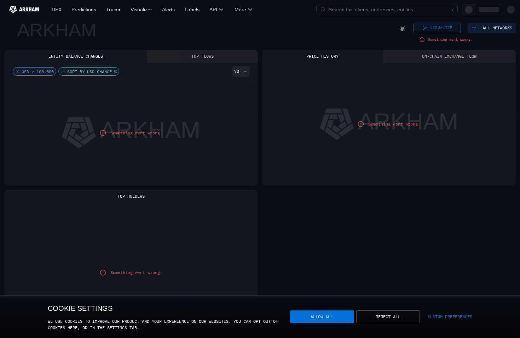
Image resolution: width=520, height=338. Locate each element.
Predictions (83, 9)
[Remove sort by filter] (63, 71)
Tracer (113, 9)
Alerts (168, 9)
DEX (57, 9)
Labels (192, 9)
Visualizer (141, 9)
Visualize (441, 27)
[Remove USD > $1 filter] (17, 71)
